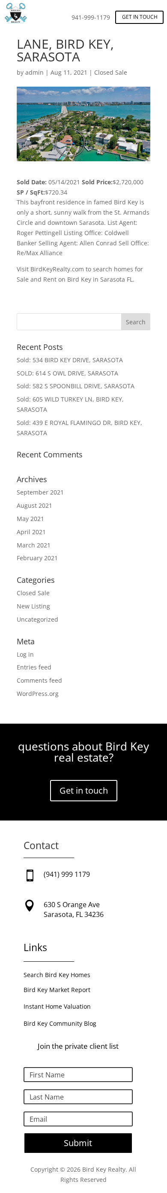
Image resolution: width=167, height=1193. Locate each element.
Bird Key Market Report (57, 990)
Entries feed (34, 667)
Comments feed (39, 680)
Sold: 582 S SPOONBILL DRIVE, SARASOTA (75, 386)
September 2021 (40, 492)
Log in (25, 654)
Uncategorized (37, 619)
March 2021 (34, 545)
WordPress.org (38, 694)
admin (34, 72)
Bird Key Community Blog (60, 1023)
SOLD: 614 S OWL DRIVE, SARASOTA (67, 373)
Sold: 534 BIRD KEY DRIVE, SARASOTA (70, 360)
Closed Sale (110, 72)
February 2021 (37, 558)
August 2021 (34, 505)
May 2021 (30, 519)
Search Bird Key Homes (57, 975)
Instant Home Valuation (57, 1006)
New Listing (33, 606)
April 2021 (31, 532)
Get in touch (140, 16)
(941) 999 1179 (67, 874)
